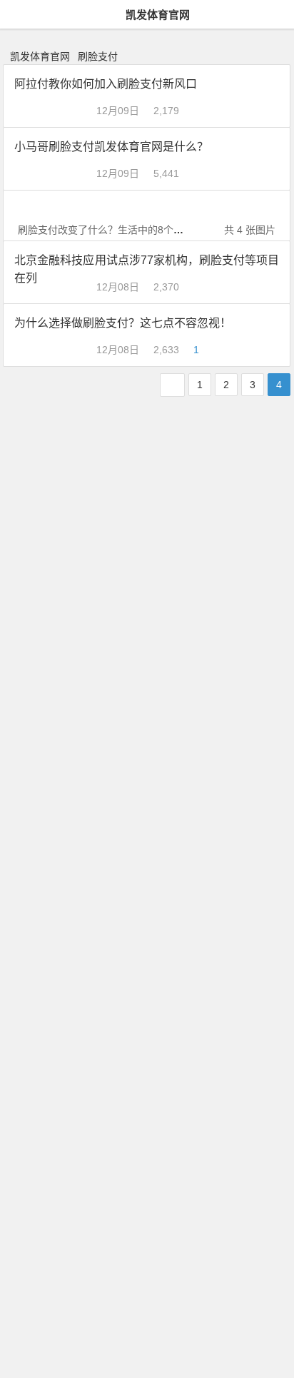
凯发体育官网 (158, 15)
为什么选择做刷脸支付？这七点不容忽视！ (122, 323)
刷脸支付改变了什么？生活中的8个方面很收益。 (125, 229)
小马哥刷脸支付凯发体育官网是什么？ (111, 147)
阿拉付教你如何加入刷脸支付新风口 (105, 84)
